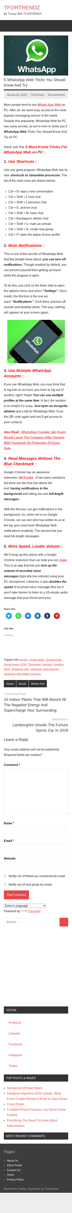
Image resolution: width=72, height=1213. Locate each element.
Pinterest (15, 1022)
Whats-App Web (49, 104)
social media (36, 659)
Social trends (53, 659)
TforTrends (37, 94)
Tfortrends (34, 664)
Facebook (15, 1044)
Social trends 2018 (15, 664)
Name (9, 823)
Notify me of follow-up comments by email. (37, 876)
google (23, 659)
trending (47, 664)
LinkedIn (14, 1033)
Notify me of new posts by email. (30, 884)
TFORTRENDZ (22, 8)
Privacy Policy (15, 1179)
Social (22, 683)
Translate (34, 911)
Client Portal (15, 1104)
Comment (12, 765)
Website (10, 858)
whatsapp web (20, 669)
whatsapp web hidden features (22, 673)
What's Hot (37, 683)
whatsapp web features (45, 669)
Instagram (15, 1055)
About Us (12, 1160)
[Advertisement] (36, 966)
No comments (56, 94)
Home (10, 683)
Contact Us (13, 1170)
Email (9, 840)
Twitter (13, 1066)
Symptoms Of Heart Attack (24, 1088)
